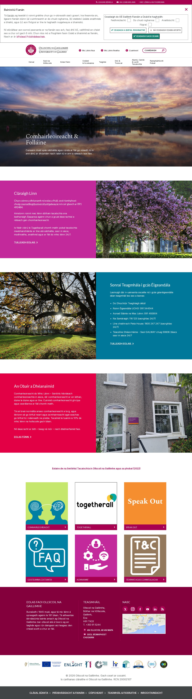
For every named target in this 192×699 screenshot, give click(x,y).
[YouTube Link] (147, 609)
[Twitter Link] (125, 609)
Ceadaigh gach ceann (147, 36)
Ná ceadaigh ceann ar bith (167, 30)
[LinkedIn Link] (155, 609)
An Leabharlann (127, 2)
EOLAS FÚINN (21, 437)
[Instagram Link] (132, 609)
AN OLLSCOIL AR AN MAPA (100, 630)
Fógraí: (143, 24)
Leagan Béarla (105, 2)
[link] (42, 664)
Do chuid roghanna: (143, 20)
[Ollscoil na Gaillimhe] (47, 50)
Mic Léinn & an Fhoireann (152, 2)
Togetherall (37, 227)
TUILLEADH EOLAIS (24, 242)
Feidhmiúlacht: (118, 20)
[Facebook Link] (140, 609)
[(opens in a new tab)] (43, 666)
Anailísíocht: (168, 20)
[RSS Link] (162, 609)
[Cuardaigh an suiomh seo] (163, 51)
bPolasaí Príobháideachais (31, 36)
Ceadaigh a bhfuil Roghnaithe (129, 30)
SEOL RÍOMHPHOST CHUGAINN (95, 636)
